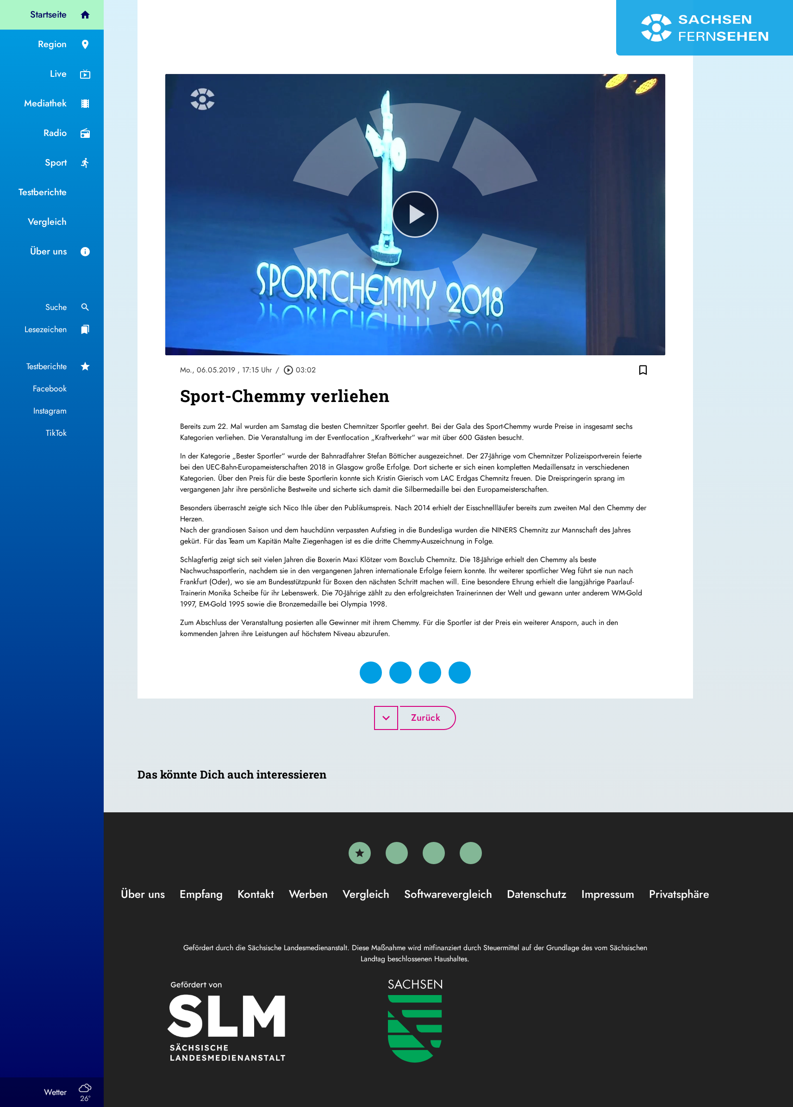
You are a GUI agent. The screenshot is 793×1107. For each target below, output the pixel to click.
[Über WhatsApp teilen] (430, 673)
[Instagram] (434, 853)
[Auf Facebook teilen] (371, 673)
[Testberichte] (360, 853)
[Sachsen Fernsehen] (704, 28)
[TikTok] (471, 853)
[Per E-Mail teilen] (460, 673)
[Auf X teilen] (400, 673)
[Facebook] (397, 853)
